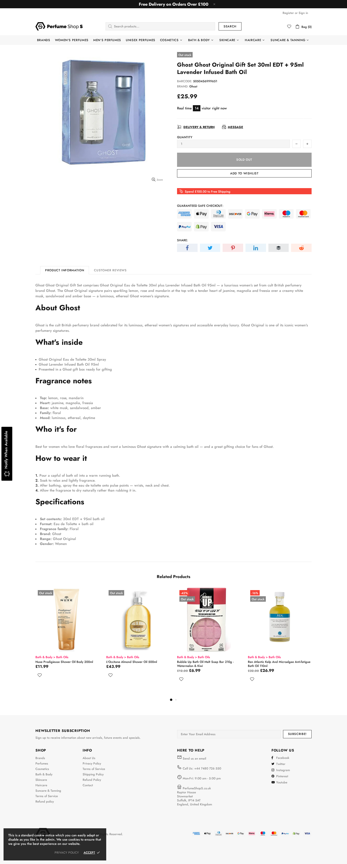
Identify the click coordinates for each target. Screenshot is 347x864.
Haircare (41, 785)
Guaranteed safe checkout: (200, 206)
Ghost (193, 86)
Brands (40, 758)
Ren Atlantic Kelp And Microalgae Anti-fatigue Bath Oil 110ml (279, 664)
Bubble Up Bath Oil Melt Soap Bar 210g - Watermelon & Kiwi (205, 664)
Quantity (184, 137)
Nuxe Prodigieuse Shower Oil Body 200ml (64, 662)
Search (230, 26)
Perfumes (41, 763)
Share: (182, 240)
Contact (88, 785)
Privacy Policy (92, 763)
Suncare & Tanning (48, 791)
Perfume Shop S (59, 26)
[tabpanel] (67, 638)
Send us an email (194, 758)
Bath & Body (43, 774)
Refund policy (44, 801)
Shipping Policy (93, 774)
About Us (89, 758)
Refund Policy (92, 780)
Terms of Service (46, 796)
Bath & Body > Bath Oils (51, 657)
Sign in (303, 13)
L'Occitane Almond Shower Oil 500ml (131, 662)
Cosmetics (42, 769)
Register (288, 13)
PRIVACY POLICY (67, 853)
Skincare (41, 780)
